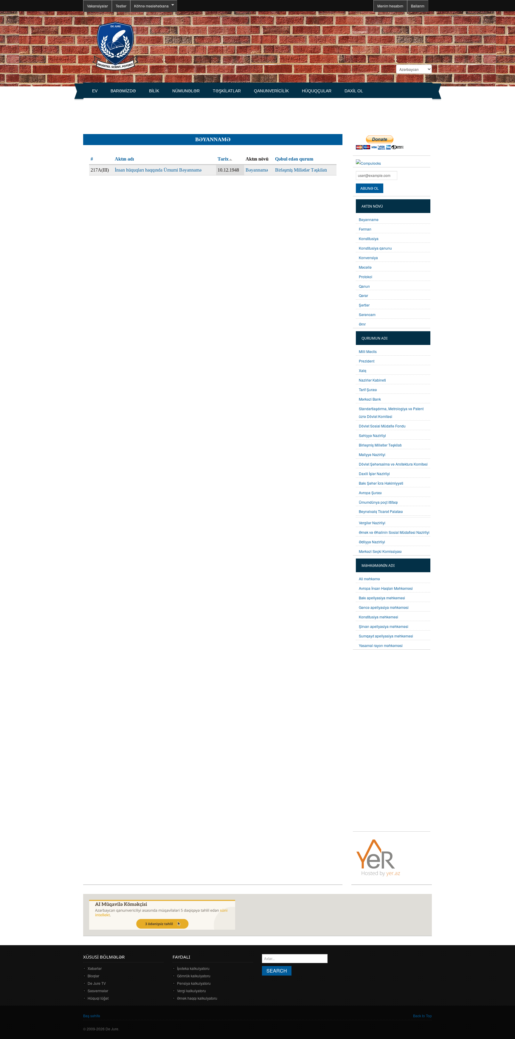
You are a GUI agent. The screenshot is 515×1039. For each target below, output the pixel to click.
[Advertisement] (191, 113)
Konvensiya (368, 257)
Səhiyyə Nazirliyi (372, 435)
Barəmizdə (123, 90)
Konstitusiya (369, 238)
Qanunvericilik (271, 90)
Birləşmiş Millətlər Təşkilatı (301, 169)
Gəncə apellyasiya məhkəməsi (384, 607)
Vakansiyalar (97, 5)
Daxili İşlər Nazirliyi (374, 473)
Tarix (223, 158)
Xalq (362, 370)
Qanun (364, 286)
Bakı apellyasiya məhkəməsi (382, 597)
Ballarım (417, 5)
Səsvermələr (98, 990)
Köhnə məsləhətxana (149, 6)
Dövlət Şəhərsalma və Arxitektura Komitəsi (393, 463)
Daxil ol (354, 90)
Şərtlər (364, 304)
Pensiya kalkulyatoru (194, 983)
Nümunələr (186, 90)
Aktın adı (124, 158)
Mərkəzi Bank (370, 399)
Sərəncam (367, 314)
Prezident (366, 360)
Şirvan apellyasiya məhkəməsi (383, 626)
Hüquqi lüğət (98, 998)
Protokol (365, 276)
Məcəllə (365, 267)
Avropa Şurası (370, 492)
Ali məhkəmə (369, 578)
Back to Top (422, 1015)
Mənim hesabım (390, 5)
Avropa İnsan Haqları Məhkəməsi (386, 588)
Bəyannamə (257, 169)
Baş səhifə (91, 1015)
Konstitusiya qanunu (375, 248)
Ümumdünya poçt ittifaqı (378, 502)
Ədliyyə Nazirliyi (372, 541)
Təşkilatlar (227, 90)
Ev (94, 90)
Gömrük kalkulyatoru (193, 975)
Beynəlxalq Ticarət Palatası (381, 511)
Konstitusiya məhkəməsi (378, 616)
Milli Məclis (368, 351)
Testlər (121, 5)
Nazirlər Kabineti (372, 379)
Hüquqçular (316, 90)
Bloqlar (93, 975)
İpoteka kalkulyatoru (193, 968)
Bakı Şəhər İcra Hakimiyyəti (381, 483)
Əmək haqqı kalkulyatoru (197, 998)
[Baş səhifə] (115, 45)
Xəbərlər (95, 968)
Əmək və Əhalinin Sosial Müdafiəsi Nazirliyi (394, 532)
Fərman (365, 228)
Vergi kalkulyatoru (191, 990)
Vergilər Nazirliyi (372, 522)
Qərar (363, 295)
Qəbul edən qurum (294, 158)
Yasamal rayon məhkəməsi (381, 645)
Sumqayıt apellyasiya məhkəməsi (386, 635)
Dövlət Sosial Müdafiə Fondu (382, 425)
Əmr (362, 323)
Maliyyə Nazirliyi (372, 454)
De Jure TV (97, 983)
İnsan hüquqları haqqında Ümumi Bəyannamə (158, 169)
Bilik (154, 90)
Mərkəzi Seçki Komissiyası (380, 551)
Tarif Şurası (368, 389)
